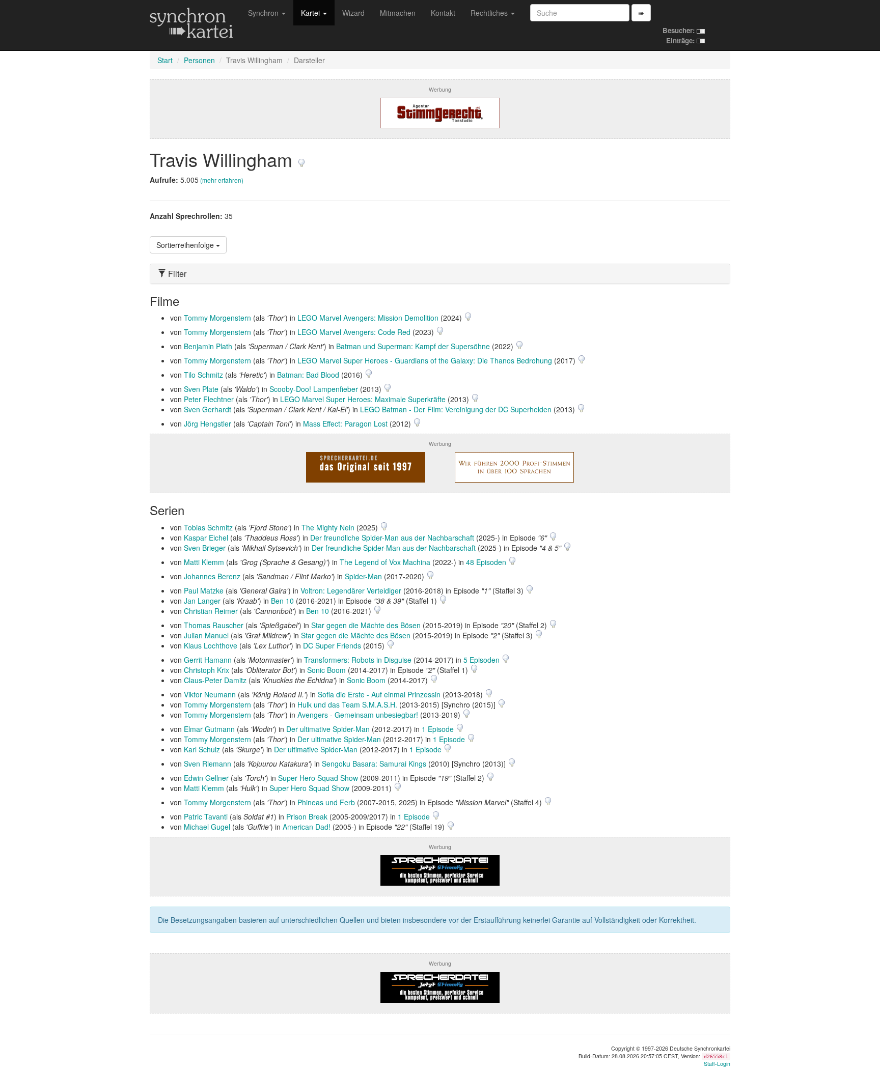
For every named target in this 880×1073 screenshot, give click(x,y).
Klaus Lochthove (210, 645)
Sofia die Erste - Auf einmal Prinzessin (379, 694)
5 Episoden (482, 660)
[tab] (440, 274)
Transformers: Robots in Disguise (357, 660)
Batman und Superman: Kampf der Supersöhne (413, 346)
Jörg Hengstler (207, 423)
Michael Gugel (207, 827)
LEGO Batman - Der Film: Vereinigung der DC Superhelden (456, 409)
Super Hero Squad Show (318, 778)
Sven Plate (201, 389)
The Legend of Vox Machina (385, 562)
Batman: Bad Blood (308, 375)
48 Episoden (487, 562)
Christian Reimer (211, 611)
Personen (199, 60)
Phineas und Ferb (326, 802)
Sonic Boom (326, 670)
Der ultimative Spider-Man (328, 729)
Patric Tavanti (206, 816)
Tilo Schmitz (203, 375)
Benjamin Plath (208, 346)
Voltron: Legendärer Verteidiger (350, 590)
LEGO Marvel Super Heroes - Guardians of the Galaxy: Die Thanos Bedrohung (424, 360)
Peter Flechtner (209, 399)
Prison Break (306, 816)
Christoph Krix (206, 670)
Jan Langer (202, 601)
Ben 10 (282, 601)
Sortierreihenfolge (186, 245)
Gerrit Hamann (208, 660)
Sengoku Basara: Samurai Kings (374, 763)
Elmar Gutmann (209, 729)
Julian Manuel (206, 635)
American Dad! (307, 827)
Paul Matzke (204, 590)
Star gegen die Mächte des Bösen (366, 625)
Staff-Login (717, 1063)
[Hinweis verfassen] (301, 159)
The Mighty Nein (327, 527)
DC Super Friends (332, 645)
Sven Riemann (207, 763)
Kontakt (443, 13)
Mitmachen (398, 13)
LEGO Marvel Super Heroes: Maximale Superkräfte (363, 399)
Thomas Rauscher (213, 625)
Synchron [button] (264, 13)
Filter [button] (176, 273)
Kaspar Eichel (206, 537)
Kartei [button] (311, 13)
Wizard (353, 13)
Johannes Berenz (212, 576)
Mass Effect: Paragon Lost (345, 423)
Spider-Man (363, 576)
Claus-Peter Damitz (215, 680)
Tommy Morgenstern (217, 318)
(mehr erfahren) (221, 180)
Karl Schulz (202, 749)
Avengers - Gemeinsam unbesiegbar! (357, 715)
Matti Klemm (204, 562)
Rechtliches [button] (490, 13)
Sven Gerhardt (207, 409)
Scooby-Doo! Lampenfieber (313, 389)
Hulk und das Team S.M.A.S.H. (347, 704)
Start (165, 60)
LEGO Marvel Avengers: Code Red (353, 332)
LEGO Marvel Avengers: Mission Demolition (367, 318)
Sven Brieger (205, 548)
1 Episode (439, 729)
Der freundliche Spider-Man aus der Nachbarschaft (392, 537)
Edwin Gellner (206, 778)
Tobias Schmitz (208, 527)
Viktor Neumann (210, 694)
